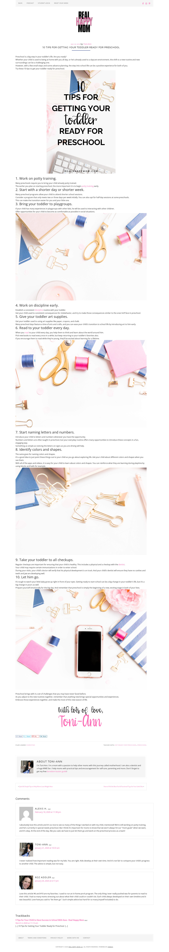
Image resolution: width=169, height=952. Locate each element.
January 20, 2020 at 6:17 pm (47, 881)
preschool (142, 745)
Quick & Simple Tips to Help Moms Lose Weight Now (36, 787)
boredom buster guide (57, 771)
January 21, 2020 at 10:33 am (47, 848)
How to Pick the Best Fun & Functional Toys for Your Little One (123, 787)
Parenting (30, 745)
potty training (88, 186)
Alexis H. (41, 808)
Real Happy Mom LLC (76, 947)
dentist (122, 564)
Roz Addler (43, 877)
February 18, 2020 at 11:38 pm (48, 812)
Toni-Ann (41, 844)
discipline (39, 310)
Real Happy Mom (84, 21)
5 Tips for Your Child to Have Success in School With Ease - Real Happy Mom (50, 920)
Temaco (110, 947)
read (27, 332)
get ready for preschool (126, 745)
